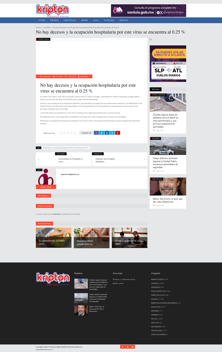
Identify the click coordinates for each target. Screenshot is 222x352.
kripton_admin (84, 76)
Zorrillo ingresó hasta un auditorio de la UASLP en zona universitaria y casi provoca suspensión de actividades (165, 120)
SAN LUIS (155, 322)
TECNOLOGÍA (156, 330)
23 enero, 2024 (71, 76)
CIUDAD (46, 27)
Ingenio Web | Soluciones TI (44, 349)
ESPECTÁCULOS (157, 179)
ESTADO (154, 299)
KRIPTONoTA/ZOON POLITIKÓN (164, 303)
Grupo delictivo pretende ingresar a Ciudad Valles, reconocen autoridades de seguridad (165, 162)
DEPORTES (155, 287)
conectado (56, 214)
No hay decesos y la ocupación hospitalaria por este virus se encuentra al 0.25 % (66, 148)
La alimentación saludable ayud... (52, 242)
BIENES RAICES (157, 279)
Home (38, 27)
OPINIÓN (154, 315)
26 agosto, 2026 (159, 171)
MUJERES (155, 311)
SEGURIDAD (155, 138)
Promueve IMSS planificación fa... (85, 242)
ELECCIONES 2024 (158, 291)
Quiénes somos (118, 283)
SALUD (47, 39)
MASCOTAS (161, 95)
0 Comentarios (47, 76)
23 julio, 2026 (159, 130)
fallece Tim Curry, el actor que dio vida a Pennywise (168, 200)
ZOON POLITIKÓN (158, 334)
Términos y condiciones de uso (124, 279)
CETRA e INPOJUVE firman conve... (129, 242)
